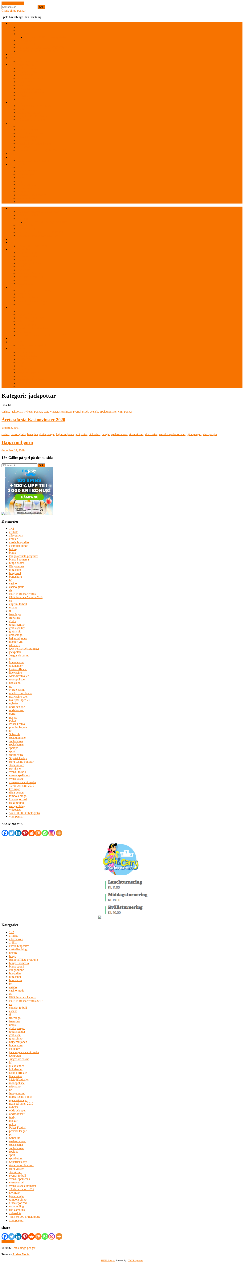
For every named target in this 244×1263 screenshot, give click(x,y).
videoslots (15, 809)
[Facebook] (5, 833)
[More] (59, 833)
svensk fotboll (17, 772)
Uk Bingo (23, 95)
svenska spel (80, 411)
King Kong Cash (27, 184)
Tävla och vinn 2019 (21, 785)
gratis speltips (17, 628)
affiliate (13, 532)
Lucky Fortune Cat (28, 188)
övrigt (12, 713)
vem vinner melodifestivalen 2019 (37, 51)
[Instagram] (51, 833)
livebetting (23, 33)
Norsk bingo (24, 85)
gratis (12, 621)
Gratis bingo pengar (13, 10)
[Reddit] (31, 833)
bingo (12, 552)
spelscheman (16, 744)
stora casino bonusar (21, 761)
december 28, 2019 (13, 450)
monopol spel (17, 679)
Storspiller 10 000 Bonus (32, 116)
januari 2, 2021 (11, 427)
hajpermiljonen (65, 434)
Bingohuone (16, 566)
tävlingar (14, 789)
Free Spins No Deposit (30, 133)
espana (13, 607)
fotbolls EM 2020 (27, 30)
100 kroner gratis (27, 68)
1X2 (11, 23)
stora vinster (51, 411)
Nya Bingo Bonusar (29, 88)
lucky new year (26, 191)
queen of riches (26, 198)
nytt (11, 153)
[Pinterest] (25, 833)
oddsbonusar (16, 710)
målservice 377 (26, 40)
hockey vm (15, 641)
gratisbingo (15, 634)
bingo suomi (16, 562)
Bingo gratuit (25, 75)
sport (12, 751)
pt (10, 730)
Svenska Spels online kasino (34, 143)
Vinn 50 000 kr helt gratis (24, 813)
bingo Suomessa (19, 559)
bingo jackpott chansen (30, 78)
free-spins (15, 57)
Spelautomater (17, 164)
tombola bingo (17, 796)
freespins (32, 434)
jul (10, 658)
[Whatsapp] (45, 833)
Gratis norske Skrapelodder (33, 160)
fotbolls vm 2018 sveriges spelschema (47, 37)
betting (13, 549)
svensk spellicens (19, 775)
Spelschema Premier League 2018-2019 (41, 47)
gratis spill (15, 631)
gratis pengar (47, 434)
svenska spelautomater (103, 411)
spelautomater (119, 434)
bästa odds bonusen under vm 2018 (38, 27)
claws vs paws (25, 167)
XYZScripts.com (135, 1260)
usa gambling (17, 806)
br (10, 580)
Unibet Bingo (25, 99)
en (10, 600)
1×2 (11, 528)
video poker (24, 146)
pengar (38, 411)
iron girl (21, 177)
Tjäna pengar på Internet (31, 119)
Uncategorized (18, 799)
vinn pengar (125, 411)
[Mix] (38, 833)
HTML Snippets (108, 1260)
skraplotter (15, 157)
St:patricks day (18, 758)
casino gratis (18, 434)
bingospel (15, 573)
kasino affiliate (18, 669)
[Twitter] (11, 833)
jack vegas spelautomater (24, 648)
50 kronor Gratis (27, 71)
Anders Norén (21, 1254)
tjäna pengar (194, 434)
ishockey (14, 645)
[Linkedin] (18, 833)
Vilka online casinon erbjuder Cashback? (41, 150)
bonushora (15, 576)
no (10, 686)
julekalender (16, 662)
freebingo (15, 614)
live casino (15, 672)
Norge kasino (17, 689)
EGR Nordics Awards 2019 (26, 597)
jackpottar (16, 411)
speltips (13, 748)
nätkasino (94, 434)
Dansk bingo (24, 81)
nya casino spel (18, 696)
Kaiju (20, 181)
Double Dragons (27, 170)
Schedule (14, 734)
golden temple (25, 174)
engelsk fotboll (18, 604)
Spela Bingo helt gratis (30, 92)
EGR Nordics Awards (22, 593)
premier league (18, 727)
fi (10, 610)
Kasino (13, 123)
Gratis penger (25, 109)
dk (10, 590)
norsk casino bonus (20, 693)
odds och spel (17, 706)
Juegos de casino (19, 655)
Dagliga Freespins (28, 129)
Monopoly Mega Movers (32, 194)
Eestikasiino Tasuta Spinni (32, 61)
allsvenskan (16, 535)
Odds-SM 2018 (26, 44)
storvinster (65, 411)
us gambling (16, 802)
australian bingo (18, 545)
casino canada (25, 126)
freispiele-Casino (27, 136)
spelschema (16, 741)
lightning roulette (27, 140)
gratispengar (16, 102)
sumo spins (23, 201)
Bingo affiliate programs (23, 556)
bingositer (15, 569)
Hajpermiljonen (17, 442)
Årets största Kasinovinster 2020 (33, 419)
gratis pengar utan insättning (34, 105)
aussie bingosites (19, 542)
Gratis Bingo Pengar (21, 64)
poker (12, 720)
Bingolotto (15, 54)
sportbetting (16, 754)
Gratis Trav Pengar (28, 112)
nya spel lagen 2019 (21, 700)
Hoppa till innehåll (13, 3)
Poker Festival (17, 724)
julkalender (15, 665)
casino (5, 411)
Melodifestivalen (19, 676)
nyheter (28, 411)
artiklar (13, 538)
